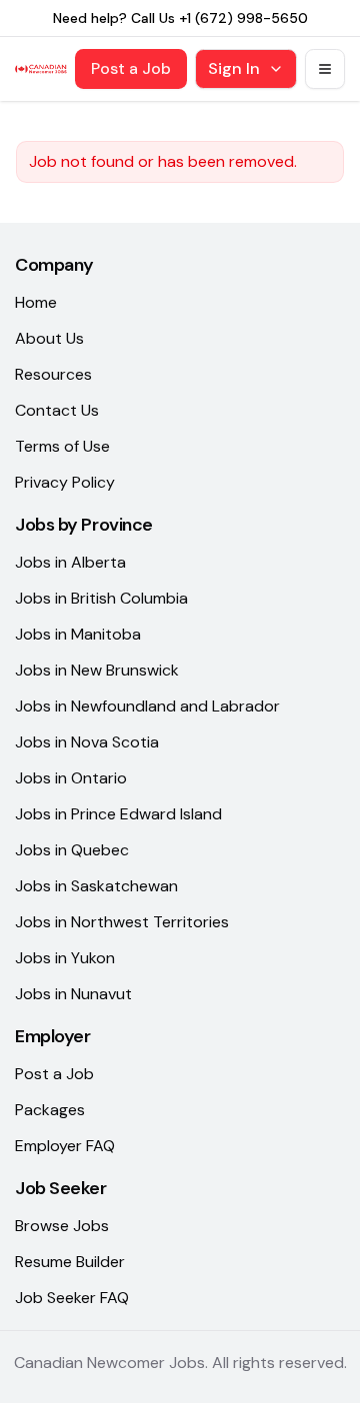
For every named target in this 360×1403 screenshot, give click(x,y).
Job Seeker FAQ (72, 1297)
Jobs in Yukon (65, 957)
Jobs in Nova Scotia (87, 741)
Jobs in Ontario (71, 777)
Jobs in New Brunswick (97, 670)
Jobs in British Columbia (101, 598)
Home (36, 302)
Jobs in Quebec (72, 849)
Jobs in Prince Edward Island (118, 813)
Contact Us (57, 410)
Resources (53, 374)
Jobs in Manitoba (78, 634)
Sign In (234, 68)
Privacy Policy (65, 482)
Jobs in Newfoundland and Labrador (147, 706)
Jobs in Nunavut (73, 993)
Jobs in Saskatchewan (96, 885)
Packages (50, 1109)
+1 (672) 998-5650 (243, 18)
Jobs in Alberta (70, 562)
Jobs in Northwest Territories (122, 921)
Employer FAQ (65, 1145)
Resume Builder (70, 1261)
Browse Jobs (62, 1225)
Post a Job (131, 68)
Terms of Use (62, 446)
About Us (49, 338)
